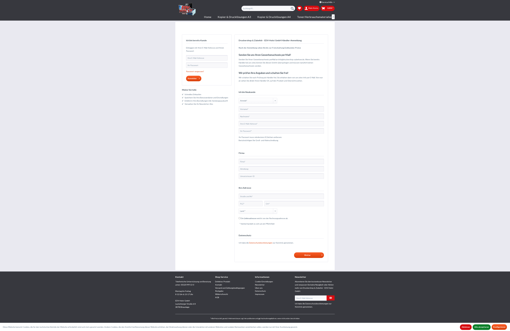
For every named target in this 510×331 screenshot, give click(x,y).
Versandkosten (249, 318)
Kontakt (218, 285)
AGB (217, 297)
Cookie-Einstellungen (264, 281)
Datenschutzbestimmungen (260, 243)
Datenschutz (260, 291)
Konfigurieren (499, 327)
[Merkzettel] (300, 8)
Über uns (259, 288)
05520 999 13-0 (187, 285)
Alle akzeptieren (481, 327)
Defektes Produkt (222, 281)
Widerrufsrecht (221, 294)
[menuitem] (268, 8)
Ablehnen (466, 327)
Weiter (307, 255)
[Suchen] (292, 8)
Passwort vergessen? (195, 71)
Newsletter (260, 285)
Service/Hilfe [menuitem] (327, 2)
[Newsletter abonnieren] (331, 297)
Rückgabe (219, 291)
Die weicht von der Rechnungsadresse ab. (264, 218)
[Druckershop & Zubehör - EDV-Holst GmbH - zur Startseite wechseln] (187, 9)
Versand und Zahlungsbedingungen (230, 288)
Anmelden (192, 78)
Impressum (259, 294)
